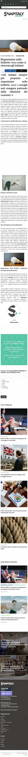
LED (2, 302)
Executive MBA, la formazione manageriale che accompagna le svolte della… (13, 439)
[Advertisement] (14, 30)
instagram (3, 746)
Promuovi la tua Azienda (6, 722)
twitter (2, 742)
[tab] (14, 717)
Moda (2, 726)
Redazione (14, 322)
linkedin (2, 744)
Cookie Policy (24, 752)
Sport (2, 732)
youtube (2, 740)
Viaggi (8, 615)
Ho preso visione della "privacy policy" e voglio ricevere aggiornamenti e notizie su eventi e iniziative (13, 393)
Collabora (3, 720)
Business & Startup (7, 585)
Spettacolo (3, 728)
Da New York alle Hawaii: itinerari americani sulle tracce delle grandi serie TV (13, 619)
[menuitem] (14, 716)
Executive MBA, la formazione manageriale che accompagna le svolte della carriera (13, 588)
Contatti (3, 719)
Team (2, 717)
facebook (3, 738)
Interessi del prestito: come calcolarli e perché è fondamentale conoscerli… (14, 512)
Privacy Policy (18, 752)
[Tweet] (21, 70)
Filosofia (3, 716)
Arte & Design (3, 731)
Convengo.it (14, 131)
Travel (3, 615)
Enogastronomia (4, 725)
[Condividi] (10, 70)
